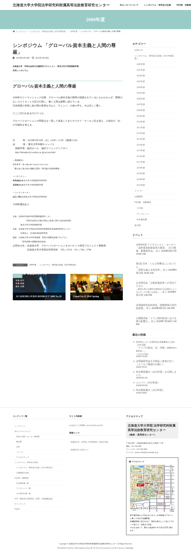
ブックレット (143, 214)
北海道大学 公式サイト (79, 450)
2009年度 (32, 265)
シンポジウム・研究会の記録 (26, 462)
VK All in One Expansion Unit (103, 548)
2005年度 (141, 93)
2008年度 (141, 110)
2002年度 (141, 76)
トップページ (19, 426)
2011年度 (141, 127)
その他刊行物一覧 (23, 493)
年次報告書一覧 (22, 483)
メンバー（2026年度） (148, 382)
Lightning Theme (84, 548)
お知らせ (138, 50)
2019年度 (141, 174)
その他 (140, 208)
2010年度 (141, 122)
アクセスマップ (22, 457)
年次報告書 (142, 219)
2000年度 (141, 64)
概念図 (19, 442)
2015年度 (141, 150)
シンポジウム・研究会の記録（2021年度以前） (58, 265)
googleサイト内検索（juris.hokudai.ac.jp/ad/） (86, 425)
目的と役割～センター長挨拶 (28, 436)
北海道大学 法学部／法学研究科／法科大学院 (89, 442)
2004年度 (141, 87)
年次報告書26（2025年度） (150, 390)
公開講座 (138, 196)
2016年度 (141, 156)
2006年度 (141, 99)
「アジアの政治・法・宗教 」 (156, 348)
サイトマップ (19, 504)
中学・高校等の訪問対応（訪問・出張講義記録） (34, 499)
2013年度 (141, 139)
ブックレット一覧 (23, 488)
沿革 (18, 447)
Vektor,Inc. (121, 548)
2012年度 (141, 133)
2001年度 (141, 70)
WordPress (70, 548)
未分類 (137, 225)
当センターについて (22, 431)
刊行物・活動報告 (142, 202)
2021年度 (141, 185)
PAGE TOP (183, 533)
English (17, 509)
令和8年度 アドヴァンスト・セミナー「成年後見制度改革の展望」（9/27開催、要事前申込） (156, 247)
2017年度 (141, 162)
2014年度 (141, 145)
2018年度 (141, 168)
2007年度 (141, 104)
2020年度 (141, 179)
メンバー (138, 191)
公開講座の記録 (22, 473)
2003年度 (141, 81)
